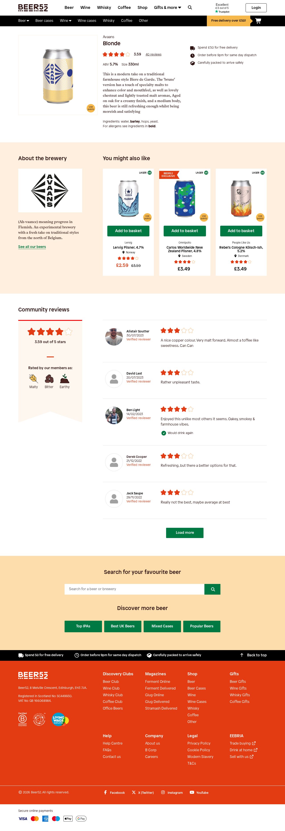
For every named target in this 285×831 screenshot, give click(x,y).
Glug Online (154, 695)
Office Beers (113, 708)
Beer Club (111, 682)
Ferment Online (157, 682)
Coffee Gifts (239, 702)
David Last (134, 373)
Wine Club (111, 688)
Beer (69, 8)
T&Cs (191, 764)
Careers (151, 757)
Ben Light (133, 410)
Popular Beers (201, 626)
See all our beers (32, 247)
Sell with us (239, 757)
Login (256, 8)
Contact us (112, 757)
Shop (142, 8)
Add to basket (128, 231)
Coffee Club (112, 702)
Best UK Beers (122, 626)
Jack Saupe (134, 493)
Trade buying (241, 743)
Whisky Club (113, 695)
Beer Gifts (238, 682)
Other (192, 722)
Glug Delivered (157, 702)
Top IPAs (83, 626)
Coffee (124, 8)
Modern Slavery (200, 757)
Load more (185, 533)
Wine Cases (196, 702)
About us (152, 743)
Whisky (104, 8)
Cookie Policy (198, 750)
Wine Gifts (238, 688)
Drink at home (241, 750)
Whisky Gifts (240, 695)
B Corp (151, 750)
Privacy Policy (198, 743)
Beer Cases (196, 688)
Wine (85, 8)
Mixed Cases (162, 626)
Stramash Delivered (161, 708)
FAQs (107, 750)
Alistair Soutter (137, 331)
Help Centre (112, 743)
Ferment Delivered (160, 688)
